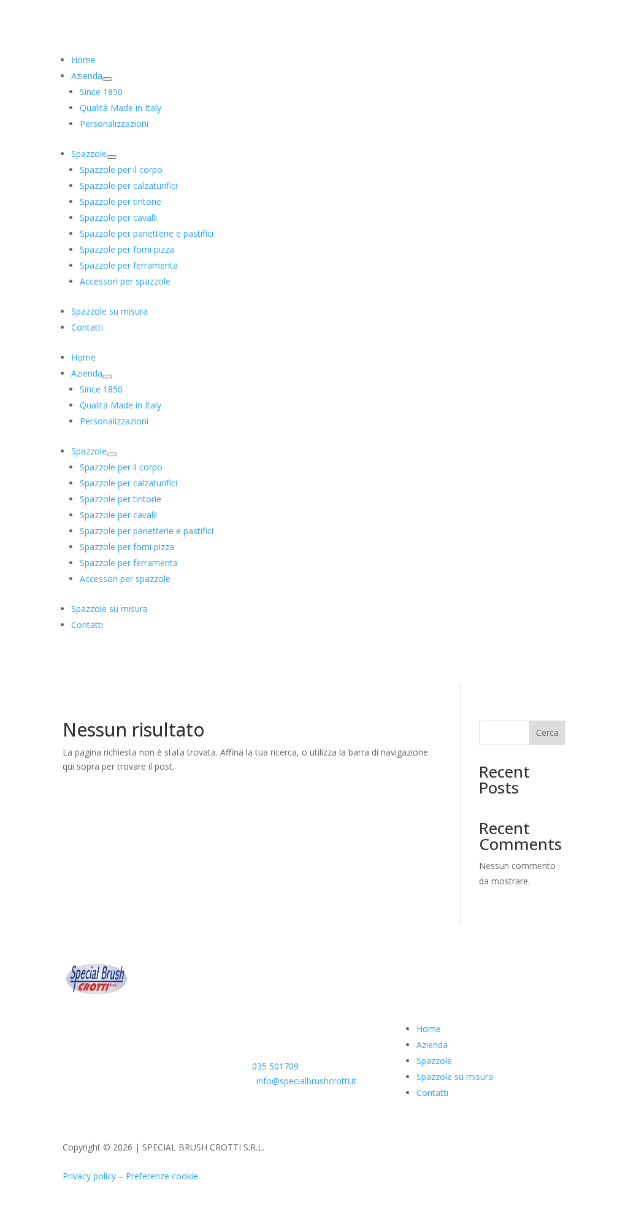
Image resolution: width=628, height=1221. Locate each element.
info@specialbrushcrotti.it (306, 1081)
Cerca (547, 732)
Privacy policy (89, 1176)
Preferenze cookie (162, 1176)
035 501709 (275, 1066)
